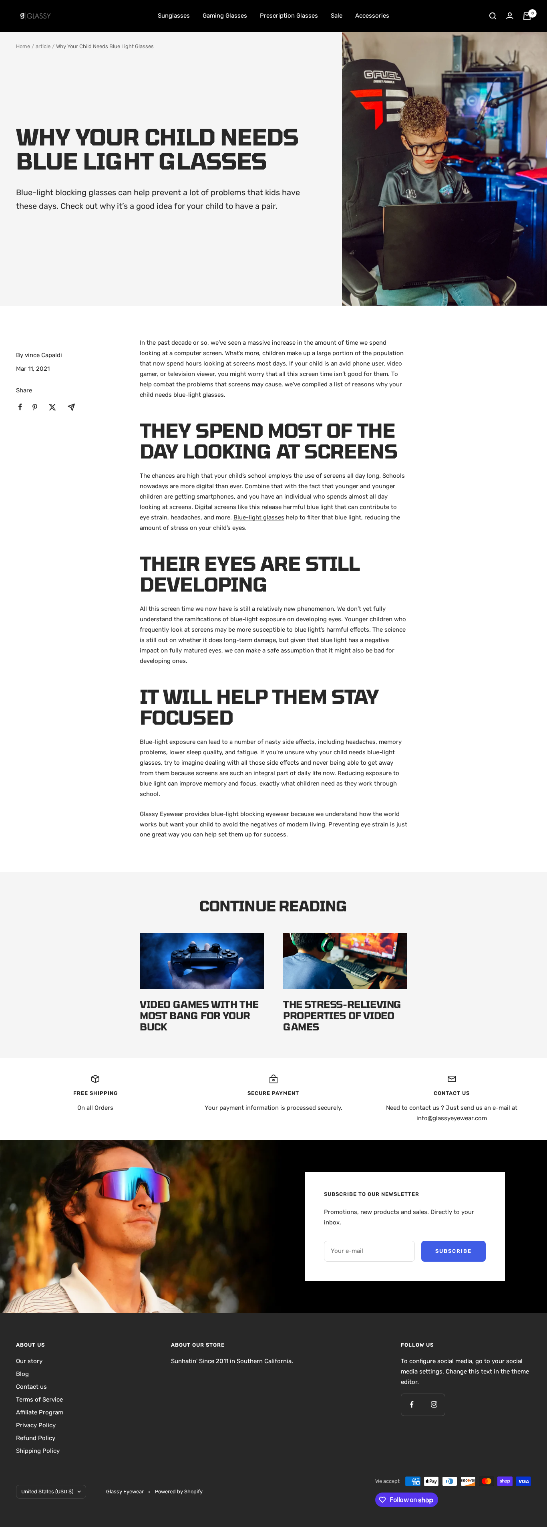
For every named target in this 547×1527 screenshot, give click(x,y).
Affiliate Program (39, 1412)
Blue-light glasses (258, 517)
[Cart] (527, 16)
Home (23, 46)
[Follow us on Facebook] (412, 1405)
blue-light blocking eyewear (250, 814)
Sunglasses (174, 15)
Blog (22, 1374)
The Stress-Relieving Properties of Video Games (342, 1015)
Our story (29, 1361)
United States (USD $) (47, 1492)
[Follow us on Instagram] (434, 1405)
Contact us (31, 1386)
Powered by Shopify (179, 1492)
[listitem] (20, 407)
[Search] (493, 16)
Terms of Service (39, 1399)
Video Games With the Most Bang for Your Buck (199, 1015)
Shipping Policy (38, 1450)
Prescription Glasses (289, 15)
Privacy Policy (36, 1425)
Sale (336, 15)
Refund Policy (35, 1438)
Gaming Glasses (225, 15)
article (43, 46)
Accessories (372, 15)
